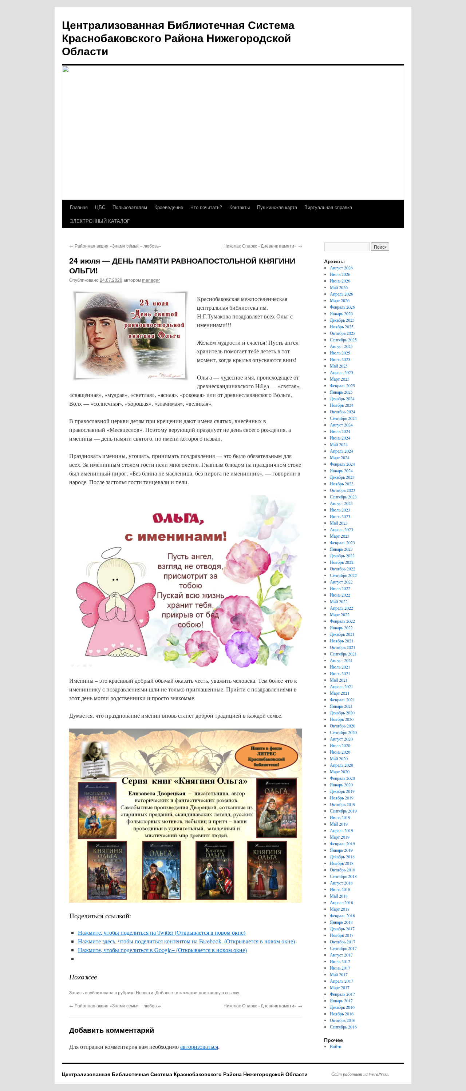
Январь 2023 (341, 549)
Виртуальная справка (328, 207)
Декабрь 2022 (342, 555)
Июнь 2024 (340, 438)
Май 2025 (339, 366)
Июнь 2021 (340, 673)
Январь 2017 (341, 1000)
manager (151, 280)
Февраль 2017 (342, 994)
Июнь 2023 (340, 516)
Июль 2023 (340, 510)
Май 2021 (339, 680)
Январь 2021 (341, 706)
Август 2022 (341, 582)
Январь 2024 (341, 470)
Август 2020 (341, 739)
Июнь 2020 (340, 752)
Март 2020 (340, 771)
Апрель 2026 (341, 294)
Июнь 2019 (340, 817)
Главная (79, 207)
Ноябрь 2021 (342, 640)
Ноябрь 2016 (342, 1013)
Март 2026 (340, 300)
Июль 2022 (340, 588)
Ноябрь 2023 (342, 483)
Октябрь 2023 (342, 490)
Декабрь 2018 (342, 856)
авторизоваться (199, 1046)
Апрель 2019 (341, 830)
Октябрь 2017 (342, 941)
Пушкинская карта (277, 207)
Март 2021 (340, 693)
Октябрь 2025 (342, 333)
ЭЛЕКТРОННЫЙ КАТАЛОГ (100, 220)
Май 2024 (339, 444)
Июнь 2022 (340, 595)
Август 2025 (341, 346)
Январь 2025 (341, 392)
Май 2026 (339, 287)
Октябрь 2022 (342, 568)
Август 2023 (341, 503)
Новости (144, 992)
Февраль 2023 (342, 542)
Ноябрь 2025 (342, 326)
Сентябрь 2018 (343, 876)
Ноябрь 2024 (342, 405)
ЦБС (100, 207)
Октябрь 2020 (342, 726)
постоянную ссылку (219, 992)
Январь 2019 (341, 850)
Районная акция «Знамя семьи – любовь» (115, 245)
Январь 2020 (341, 784)
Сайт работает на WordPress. (360, 1074)
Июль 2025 (340, 353)
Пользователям (129, 207)
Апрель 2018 (341, 902)
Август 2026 (341, 267)
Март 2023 (340, 536)
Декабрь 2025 (342, 320)
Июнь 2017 (340, 968)
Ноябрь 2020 (342, 719)
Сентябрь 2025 (343, 339)
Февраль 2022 (342, 621)
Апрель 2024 (341, 451)
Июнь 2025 (340, 359)
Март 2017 (340, 987)
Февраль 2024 (342, 464)
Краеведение (168, 207)
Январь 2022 (341, 627)
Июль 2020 (340, 745)
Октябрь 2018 (342, 870)
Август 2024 (341, 425)
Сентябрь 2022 (343, 575)
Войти (335, 1046)
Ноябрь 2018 (342, 863)
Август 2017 (341, 955)
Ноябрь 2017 (342, 935)
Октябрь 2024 (342, 411)
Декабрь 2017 (342, 928)
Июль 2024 (340, 431)
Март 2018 (340, 909)
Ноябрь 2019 (342, 798)
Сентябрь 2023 (343, 497)
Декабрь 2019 (342, 791)
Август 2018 (341, 883)
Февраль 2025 (342, 385)
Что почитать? (206, 207)
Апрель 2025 (341, 372)
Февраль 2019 (342, 843)
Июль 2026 (340, 274)
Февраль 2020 (342, 778)
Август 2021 (341, 660)
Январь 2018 (341, 922)
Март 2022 (340, 614)
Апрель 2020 (341, 765)
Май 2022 (339, 601)
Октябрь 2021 (342, 647)
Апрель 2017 (341, 981)
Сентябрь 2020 (343, 732)
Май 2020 (339, 758)
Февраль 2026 (342, 307)
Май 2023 (339, 523)
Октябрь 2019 (342, 804)
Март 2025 (340, 379)
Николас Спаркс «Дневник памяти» (263, 245)
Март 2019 (340, 837)
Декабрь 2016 (342, 1007)
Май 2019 (339, 824)
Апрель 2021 (341, 686)
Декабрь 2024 (342, 398)
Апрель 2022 (341, 608)
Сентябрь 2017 (343, 948)
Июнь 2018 (340, 889)
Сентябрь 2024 (343, 418)
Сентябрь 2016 (343, 1027)
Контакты (239, 207)
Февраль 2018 (342, 915)
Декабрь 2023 (342, 477)
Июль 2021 (340, 667)
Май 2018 (339, 896)
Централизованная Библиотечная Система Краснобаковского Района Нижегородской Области (178, 38)
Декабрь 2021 (342, 634)
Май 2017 (339, 974)
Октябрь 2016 (342, 1020)
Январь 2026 (341, 313)
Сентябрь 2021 (343, 654)
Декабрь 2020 (342, 712)
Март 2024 (340, 457)
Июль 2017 (340, 961)
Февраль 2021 (342, 699)
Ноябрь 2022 (342, 562)
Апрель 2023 (341, 529)
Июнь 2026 (340, 281)
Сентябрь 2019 (343, 811)
